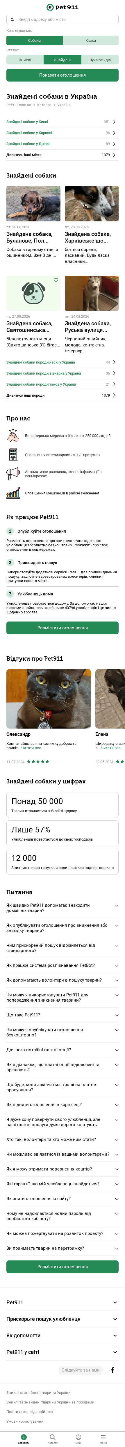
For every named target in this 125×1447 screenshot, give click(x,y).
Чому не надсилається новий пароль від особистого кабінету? (48, 1216)
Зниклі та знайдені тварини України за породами (50, 1402)
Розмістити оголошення (63, 628)
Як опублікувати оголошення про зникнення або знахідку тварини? (57, 928)
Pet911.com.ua (18, 105)
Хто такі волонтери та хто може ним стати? (51, 1139)
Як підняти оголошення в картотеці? (44, 1104)
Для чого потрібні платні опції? (38, 1049)
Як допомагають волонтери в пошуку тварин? (54, 980)
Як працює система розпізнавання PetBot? (50, 965)
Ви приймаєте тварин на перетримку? (45, 1248)
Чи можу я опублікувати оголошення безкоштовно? (44, 1032)
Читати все (31, 748)
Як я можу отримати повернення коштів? (49, 1169)
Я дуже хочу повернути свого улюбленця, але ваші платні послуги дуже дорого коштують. (53, 1122)
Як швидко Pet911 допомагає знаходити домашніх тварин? (48, 908)
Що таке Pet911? (23, 1015)
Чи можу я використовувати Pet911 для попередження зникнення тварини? (47, 997)
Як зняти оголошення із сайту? (38, 1198)
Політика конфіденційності (30, 1412)
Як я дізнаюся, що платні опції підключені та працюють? (52, 1067)
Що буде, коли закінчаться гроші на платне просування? (51, 1087)
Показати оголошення (62, 75)
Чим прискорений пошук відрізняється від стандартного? (50, 948)
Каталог (44, 105)
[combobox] (62, 19)
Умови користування (24, 1421)
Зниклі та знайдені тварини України (38, 1392)
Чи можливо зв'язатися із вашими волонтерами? (57, 1154)
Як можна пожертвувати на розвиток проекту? (54, 1233)
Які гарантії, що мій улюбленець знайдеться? (52, 1183)
